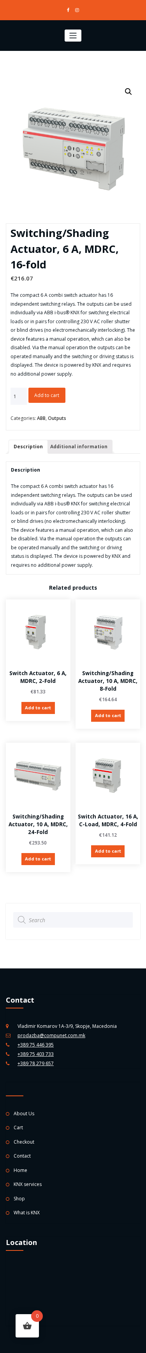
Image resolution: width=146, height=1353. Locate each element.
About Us (24, 1113)
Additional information (78, 446)
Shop (19, 1198)
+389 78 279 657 (36, 1063)
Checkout (24, 1142)
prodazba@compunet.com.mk (51, 1035)
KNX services (28, 1184)
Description (28, 446)
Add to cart (46, 395)
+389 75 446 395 (36, 1044)
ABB (41, 418)
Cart (18, 1127)
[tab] (28, 447)
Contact (22, 1156)
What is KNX (27, 1212)
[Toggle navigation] (73, 36)
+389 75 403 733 (36, 1054)
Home (20, 1170)
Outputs (57, 418)
